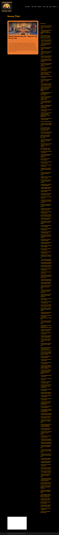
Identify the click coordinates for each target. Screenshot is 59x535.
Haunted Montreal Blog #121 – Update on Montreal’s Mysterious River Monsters (46, 73)
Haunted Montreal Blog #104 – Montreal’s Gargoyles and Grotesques (46, 145)
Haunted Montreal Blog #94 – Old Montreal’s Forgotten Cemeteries (46, 181)
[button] (57, 7)
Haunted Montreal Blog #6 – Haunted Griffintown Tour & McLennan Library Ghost (46, 495)
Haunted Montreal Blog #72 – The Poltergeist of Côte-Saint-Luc (46, 256)
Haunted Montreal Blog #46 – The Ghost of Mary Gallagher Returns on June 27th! (46, 353)
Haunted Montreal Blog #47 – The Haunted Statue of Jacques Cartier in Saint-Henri (46, 348)
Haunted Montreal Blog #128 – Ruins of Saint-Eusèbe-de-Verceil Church (46, 44)
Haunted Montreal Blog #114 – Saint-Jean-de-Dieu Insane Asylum (46, 102)
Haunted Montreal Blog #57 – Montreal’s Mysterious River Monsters (46, 309)
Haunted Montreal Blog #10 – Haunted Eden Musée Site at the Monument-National (46, 479)
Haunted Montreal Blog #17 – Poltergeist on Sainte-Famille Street (46, 455)
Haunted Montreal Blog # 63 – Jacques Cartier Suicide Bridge (46, 286)
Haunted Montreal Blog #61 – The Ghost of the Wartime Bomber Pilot (46, 295)
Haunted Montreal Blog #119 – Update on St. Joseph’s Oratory (46, 80)
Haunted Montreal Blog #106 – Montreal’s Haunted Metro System (45, 136)
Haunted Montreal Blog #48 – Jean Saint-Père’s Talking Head (46, 344)
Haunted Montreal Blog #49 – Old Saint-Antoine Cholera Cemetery (46, 340)
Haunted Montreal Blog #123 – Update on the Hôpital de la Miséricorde (46, 64)
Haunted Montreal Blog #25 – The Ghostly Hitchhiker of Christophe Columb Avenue (46, 425)
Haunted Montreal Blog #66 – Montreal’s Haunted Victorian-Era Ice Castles (46, 276)
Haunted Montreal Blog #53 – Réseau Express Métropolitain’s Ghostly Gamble (46, 326)
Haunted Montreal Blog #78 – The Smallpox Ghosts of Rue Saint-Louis (46, 236)
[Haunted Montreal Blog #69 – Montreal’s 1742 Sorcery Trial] (23, 28)
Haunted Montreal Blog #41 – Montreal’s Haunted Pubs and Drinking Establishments (46, 366)
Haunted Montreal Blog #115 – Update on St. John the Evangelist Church (46, 98)
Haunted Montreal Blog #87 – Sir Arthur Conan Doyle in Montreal (46, 205)
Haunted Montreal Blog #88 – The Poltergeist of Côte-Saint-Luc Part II (46, 201)
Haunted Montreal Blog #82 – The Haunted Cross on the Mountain (46, 222)
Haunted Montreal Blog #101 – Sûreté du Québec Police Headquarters (46, 155)
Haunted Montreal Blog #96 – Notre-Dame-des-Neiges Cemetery (46, 173)
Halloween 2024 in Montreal (46, 121)
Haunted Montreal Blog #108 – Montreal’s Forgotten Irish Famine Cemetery (45, 129)
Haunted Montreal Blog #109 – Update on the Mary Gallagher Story (46, 124)
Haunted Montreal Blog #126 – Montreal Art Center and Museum (46, 52)
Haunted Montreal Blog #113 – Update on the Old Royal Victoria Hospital (46, 106)
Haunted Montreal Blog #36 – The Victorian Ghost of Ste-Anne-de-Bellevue (46, 386)
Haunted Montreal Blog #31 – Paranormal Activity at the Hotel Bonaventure (46, 403)
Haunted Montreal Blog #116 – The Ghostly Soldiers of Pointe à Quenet (46, 93)
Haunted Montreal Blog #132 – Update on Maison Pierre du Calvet (46, 27)
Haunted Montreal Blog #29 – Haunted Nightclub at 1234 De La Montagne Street (46, 410)
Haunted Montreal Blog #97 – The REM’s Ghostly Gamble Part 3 (46, 169)
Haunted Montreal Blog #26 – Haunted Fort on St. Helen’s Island (46, 421)
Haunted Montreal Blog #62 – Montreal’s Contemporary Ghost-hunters (46, 291)
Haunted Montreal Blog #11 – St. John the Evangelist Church (46, 475)
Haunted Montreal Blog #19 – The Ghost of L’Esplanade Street (46, 446)
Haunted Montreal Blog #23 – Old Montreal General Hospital (46, 432)
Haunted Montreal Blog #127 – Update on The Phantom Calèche (46, 48)
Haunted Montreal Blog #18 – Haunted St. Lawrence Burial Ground (46, 450)
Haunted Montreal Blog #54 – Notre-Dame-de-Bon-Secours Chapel (46, 322)
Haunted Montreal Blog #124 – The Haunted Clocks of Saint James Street (46, 60)
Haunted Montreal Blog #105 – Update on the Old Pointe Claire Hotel (46, 140)
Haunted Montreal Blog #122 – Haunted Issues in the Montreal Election (46, 69)
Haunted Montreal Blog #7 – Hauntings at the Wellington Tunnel (46, 491)
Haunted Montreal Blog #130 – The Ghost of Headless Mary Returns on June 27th (46, 36)
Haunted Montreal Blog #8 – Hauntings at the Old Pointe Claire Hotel (46, 487)
